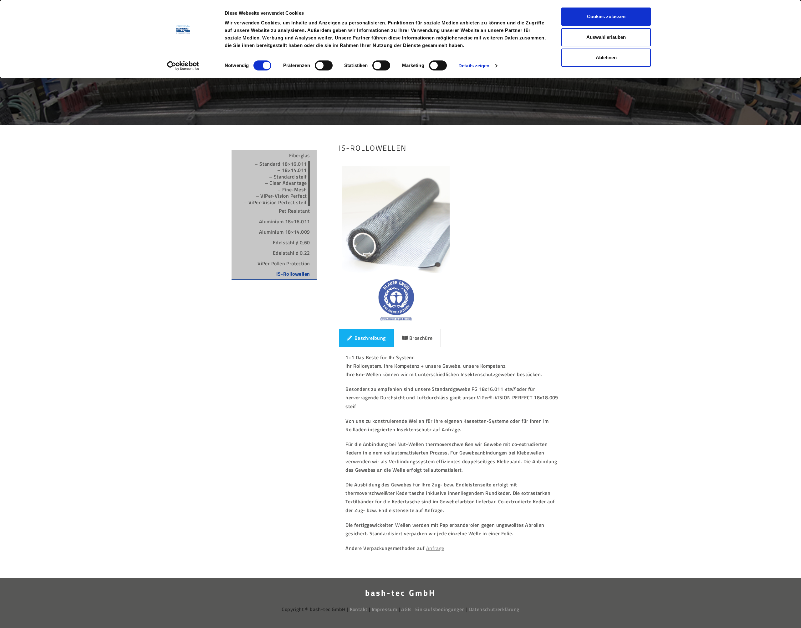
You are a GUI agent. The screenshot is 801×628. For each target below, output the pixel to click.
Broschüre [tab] (421, 338)
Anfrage (435, 548)
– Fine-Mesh (292, 189)
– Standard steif (288, 176)
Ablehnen (606, 57)
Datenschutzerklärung (494, 609)
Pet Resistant (294, 211)
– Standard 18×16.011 (281, 164)
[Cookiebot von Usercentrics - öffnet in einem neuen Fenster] (183, 65)
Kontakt (359, 609)
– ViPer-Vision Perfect (281, 196)
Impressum (384, 609)
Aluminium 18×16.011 (284, 221)
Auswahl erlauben (606, 37)
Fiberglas (299, 155)
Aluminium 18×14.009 (284, 232)
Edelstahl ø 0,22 (291, 253)
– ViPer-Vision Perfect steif (275, 202)
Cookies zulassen (606, 16)
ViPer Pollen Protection (284, 263)
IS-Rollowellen (293, 274)
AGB (405, 609)
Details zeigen (473, 65)
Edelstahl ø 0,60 (291, 242)
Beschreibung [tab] (370, 338)
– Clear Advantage (286, 183)
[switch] (324, 65)
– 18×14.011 (292, 170)
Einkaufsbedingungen (440, 609)
